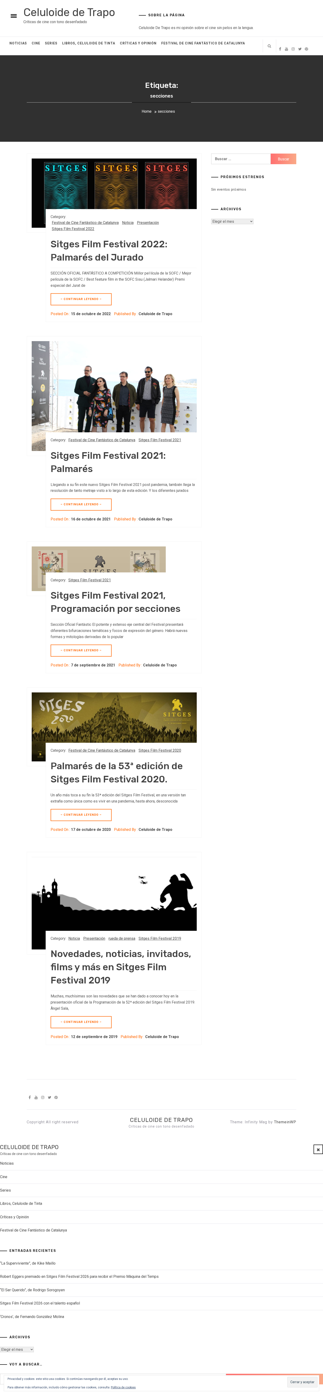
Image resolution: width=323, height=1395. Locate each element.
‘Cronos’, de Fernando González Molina (32, 1316)
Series (51, 43)
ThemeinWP (285, 1122)
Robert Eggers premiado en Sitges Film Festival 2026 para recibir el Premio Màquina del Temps (79, 1276)
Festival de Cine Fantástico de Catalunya (203, 43)
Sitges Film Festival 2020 (160, 750)
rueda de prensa (122, 938)
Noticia (128, 222)
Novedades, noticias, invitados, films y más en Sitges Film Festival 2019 (121, 967)
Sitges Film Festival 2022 (73, 229)
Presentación (148, 222)
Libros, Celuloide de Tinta (88, 43)
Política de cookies (123, 1387)
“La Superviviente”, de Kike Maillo (28, 1263)
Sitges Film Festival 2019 (160, 938)
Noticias (18, 43)
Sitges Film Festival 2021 (160, 440)
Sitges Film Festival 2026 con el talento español (40, 1303)
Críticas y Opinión (138, 43)
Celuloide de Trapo (69, 12)
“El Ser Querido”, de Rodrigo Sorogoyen (32, 1290)
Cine (36, 43)
